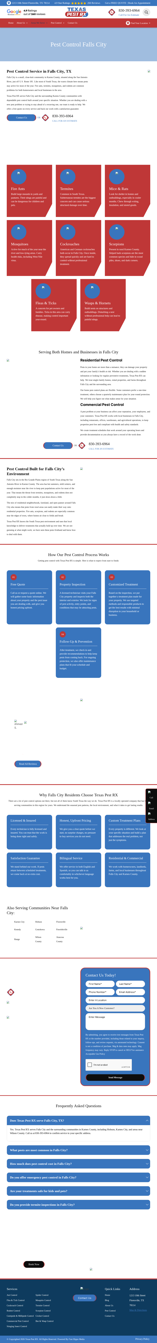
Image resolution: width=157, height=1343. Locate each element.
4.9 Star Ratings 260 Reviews (77, 3)
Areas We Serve (38, 23)
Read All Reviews (28, 764)
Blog (107, 1300)
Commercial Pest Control (18, 1321)
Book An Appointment (139, 3)
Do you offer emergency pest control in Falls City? (43, 1177)
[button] (16, 754)
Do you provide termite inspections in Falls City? (42, 1204)
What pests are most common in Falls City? (39, 1150)
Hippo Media (76, 1339)
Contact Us (72, 23)
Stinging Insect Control (17, 1326)
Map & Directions (138, 1310)
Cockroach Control (15, 1305)
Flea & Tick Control (16, 1300)
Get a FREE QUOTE (115, 3)
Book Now (34, 1264)
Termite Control (43, 1305)
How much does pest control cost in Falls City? (41, 1163)
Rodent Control (13, 1311)
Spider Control (42, 1295)
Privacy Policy (142, 1339)
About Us (21, 23)
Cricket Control (42, 1316)
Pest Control (56, 23)
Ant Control (12, 1295)
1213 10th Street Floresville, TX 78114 (31, 3)
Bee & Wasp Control (45, 1321)
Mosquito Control (43, 1300)
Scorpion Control (43, 1311)
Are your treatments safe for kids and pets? (38, 1191)
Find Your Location (139, 23)
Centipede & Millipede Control (20, 1316)
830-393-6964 (129, 10)
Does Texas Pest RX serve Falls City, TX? (37, 1120)
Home (10, 23)
